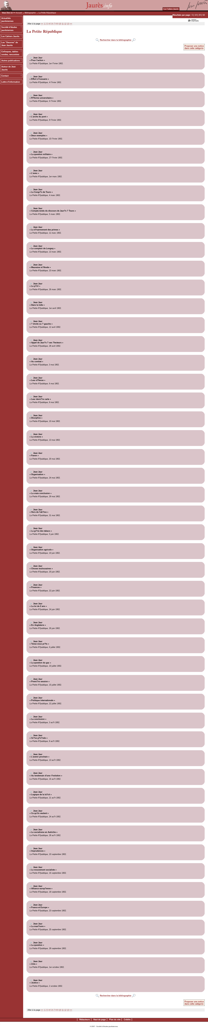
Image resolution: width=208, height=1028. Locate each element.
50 (204, 15)
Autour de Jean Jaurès (8, 68)
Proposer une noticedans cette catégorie (194, 47)
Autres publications (10, 60)
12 (65, 24)
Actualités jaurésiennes (7, 19)
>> (71, 24)
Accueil (19, 13)
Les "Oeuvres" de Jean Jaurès (9, 44)
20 (200, 15)
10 (196, 15)
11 (63, 24)
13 (68, 24)
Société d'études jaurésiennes (9, 28)
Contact (5, 76)
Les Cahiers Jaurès (171, 9)
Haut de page (99, 1019)
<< (42, 24)
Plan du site (114, 1019)
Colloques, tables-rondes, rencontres (10, 53)
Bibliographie (30, 13)
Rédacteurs (84, 1019)
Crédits (127, 1019)
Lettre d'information (10, 82)
